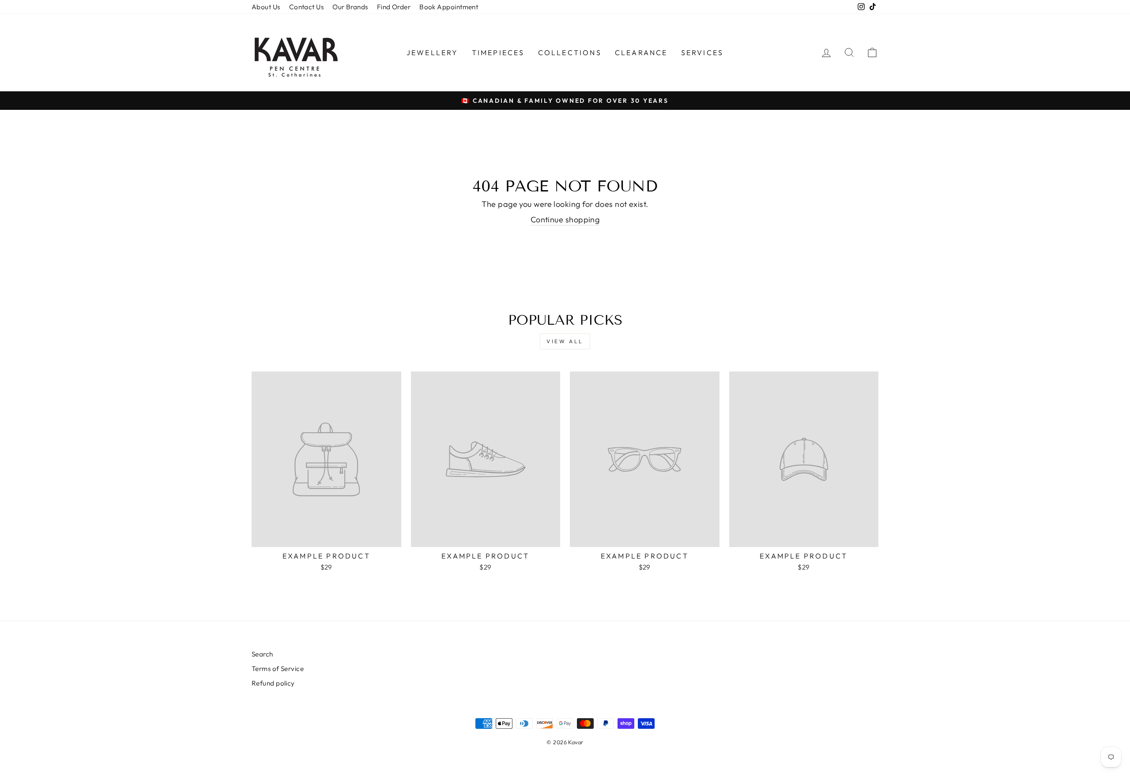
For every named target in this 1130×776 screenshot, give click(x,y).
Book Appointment (448, 7)
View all (565, 341)
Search (262, 654)
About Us (266, 7)
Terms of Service (278, 668)
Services (702, 52)
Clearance (641, 52)
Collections (570, 52)
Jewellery (433, 52)
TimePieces (498, 52)
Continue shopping (565, 219)
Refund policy (273, 683)
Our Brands (350, 7)
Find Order (394, 7)
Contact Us (306, 7)
